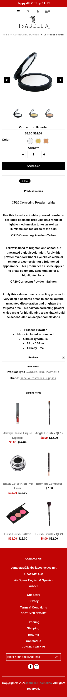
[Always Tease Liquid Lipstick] (18, 426)
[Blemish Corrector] (49, 477)
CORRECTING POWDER (26, 35)
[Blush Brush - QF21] (49, 527)
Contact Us (33, 641)
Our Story (33, 594)
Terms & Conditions (33, 607)
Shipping (33, 628)
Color (5, 139)
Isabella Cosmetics (39, 683)
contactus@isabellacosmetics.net (33, 567)
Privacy (33, 601)
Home (6, 35)
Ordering (33, 622)
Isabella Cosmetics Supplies (38, 378)
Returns (33, 634)
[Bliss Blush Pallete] (18, 527)
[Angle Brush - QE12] (49, 426)
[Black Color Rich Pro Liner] (18, 477)
